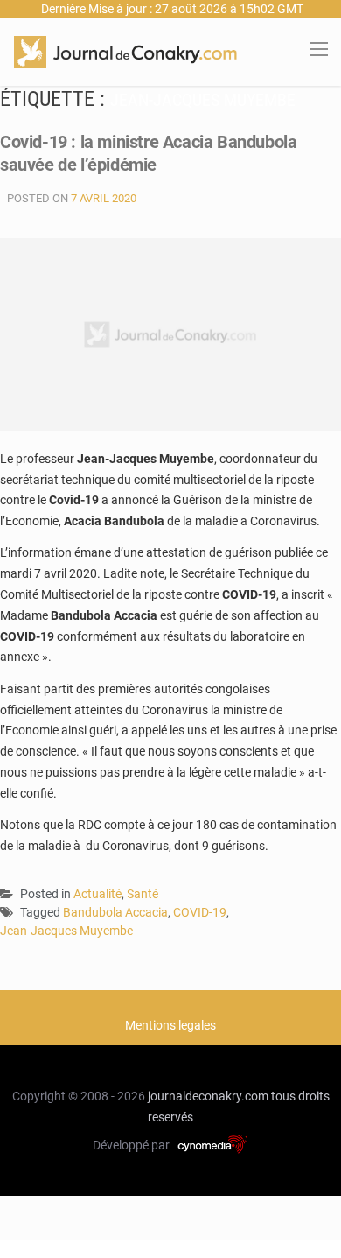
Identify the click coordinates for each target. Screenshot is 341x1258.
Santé (142, 894)
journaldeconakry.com (208, 1096)
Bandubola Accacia (115, 912)
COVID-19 (199, 912)
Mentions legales (170, 1025)
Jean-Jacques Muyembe (66, 931)
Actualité (97, 894)
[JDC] (125, 51)
